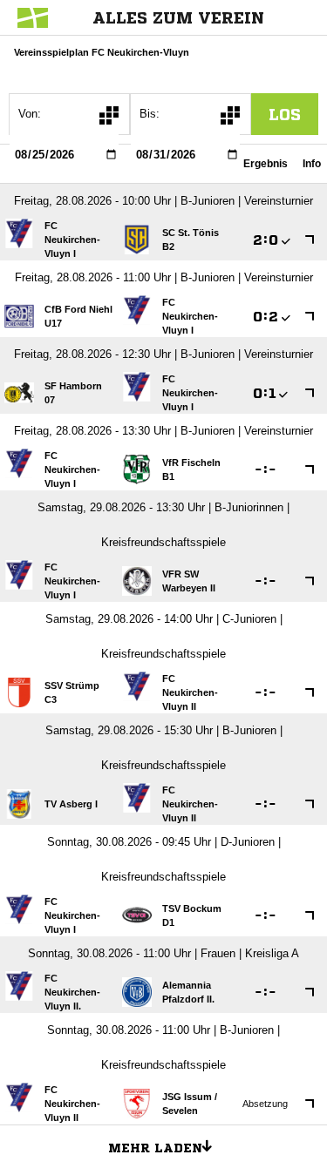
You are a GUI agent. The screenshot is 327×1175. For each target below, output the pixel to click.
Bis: (150, 113)
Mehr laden (155, 1148)
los (285, 114)
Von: (29, 113)
